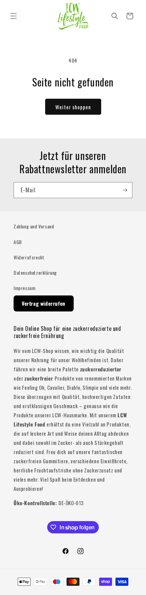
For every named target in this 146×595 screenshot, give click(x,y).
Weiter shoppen (73, 107)
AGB (18, 241)
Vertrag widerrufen (44, 303)
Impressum (24, 287)
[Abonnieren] (124, 190)
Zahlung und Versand (34, 226)
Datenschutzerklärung (35, 272)
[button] (13, 16)
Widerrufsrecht (29, 257)
